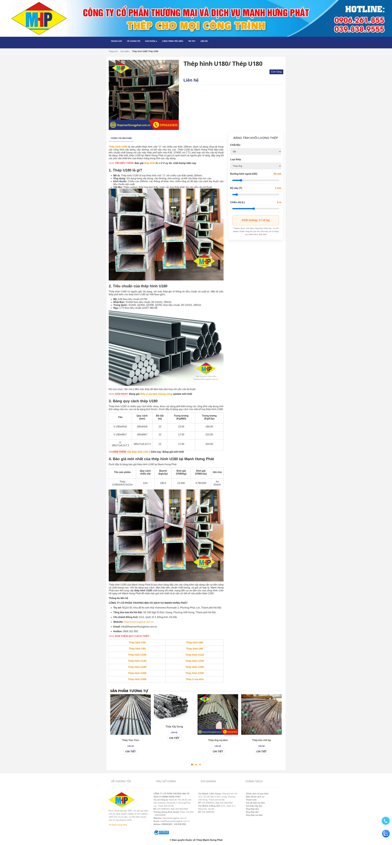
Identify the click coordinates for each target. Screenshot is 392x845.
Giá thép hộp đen (254, 806)
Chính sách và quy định (257, 793)
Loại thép (235, 159)
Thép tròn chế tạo (261, 740)
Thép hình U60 (194, 642)
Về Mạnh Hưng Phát (118, 825)
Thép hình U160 (137, 667)
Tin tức (192, 41)
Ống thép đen (252, 809)
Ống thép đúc (252, 812)
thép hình (149, 163)
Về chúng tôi (133, 41)
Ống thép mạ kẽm (254, 815)
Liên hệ (204, 41)
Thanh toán (251, 800)
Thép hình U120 (194, 654)
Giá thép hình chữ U (138, 452)
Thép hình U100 (137, 654)
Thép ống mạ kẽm (218, 740)
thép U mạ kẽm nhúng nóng (156, 394)
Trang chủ (116, 41)
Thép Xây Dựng (174, 726)
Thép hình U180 (118, 146)
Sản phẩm (150, 41)
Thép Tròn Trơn (130, 740)
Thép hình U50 (137, 642)
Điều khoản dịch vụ (255, 797)
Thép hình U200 (137, 673)
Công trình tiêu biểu (172, 41)
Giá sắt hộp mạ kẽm (255, 803)
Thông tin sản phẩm (121, 138)
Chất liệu (235, 145)
